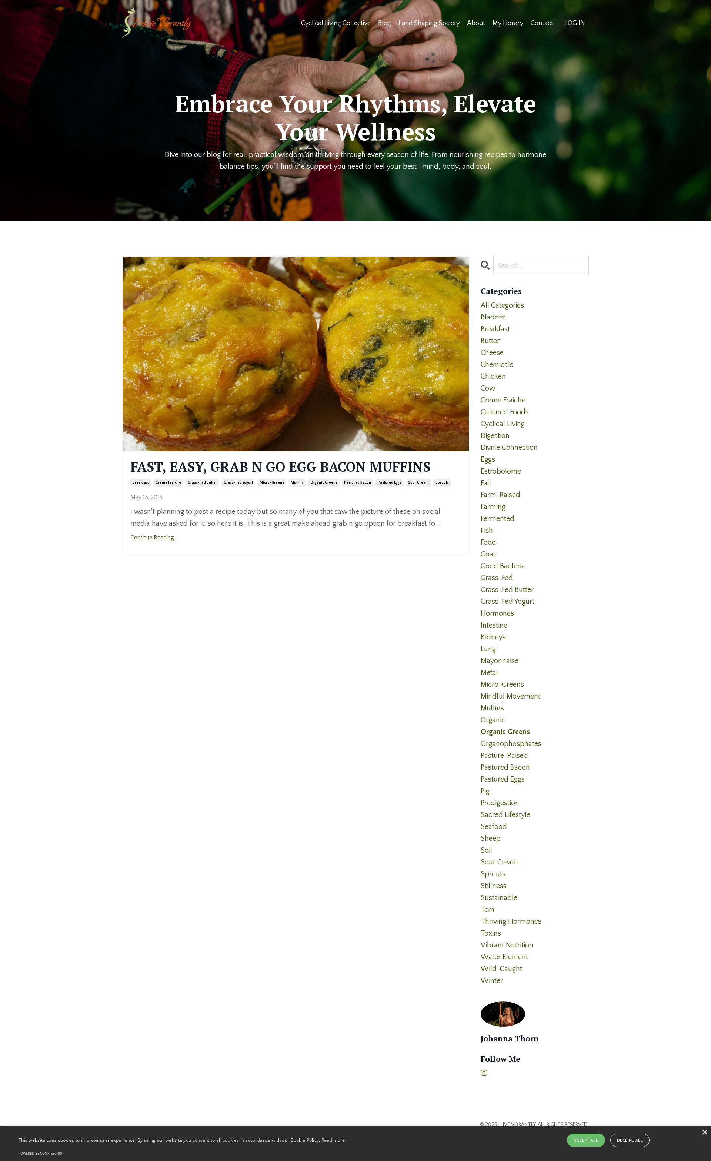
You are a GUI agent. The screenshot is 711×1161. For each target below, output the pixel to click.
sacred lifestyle (505, 815)
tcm (487, 910)
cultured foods (505, 412)
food (488, 542)
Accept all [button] (586, 1140)
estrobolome (501, 471)
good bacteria (503, 566)
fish (487, 530)
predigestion (500, 803)
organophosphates (511, 744)
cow (488, 388)
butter (490, 341)
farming (493, 507)
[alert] (355, 1143)
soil (486, 850)
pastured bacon (357, 483)
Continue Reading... (153, 537)
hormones (497, 613)
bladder (493, 317)
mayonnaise (499, 661)
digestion (495, 436)
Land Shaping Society (429, 23)
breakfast (141, 483)
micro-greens (272, 483)
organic (493, 720)
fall (486, 483)
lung (488, 649)
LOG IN (574, 23)
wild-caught (501, 969)
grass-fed (497, 578)
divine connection (509, 448)
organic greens (323, 483)
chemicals (497, 365)
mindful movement (510, 696)
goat (488, 554)
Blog (384, 23)
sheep (491, 838)
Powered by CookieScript (41, 1153)
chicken (493, 376)
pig (485, 791)
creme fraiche (168, 483)
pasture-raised (504, 756)
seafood (494, 827)
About (476, 23)
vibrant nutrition (507, 945)
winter (492, 981)
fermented (497, 519)
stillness (494, 886)
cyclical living (503, 424)
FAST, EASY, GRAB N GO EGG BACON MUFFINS (280, 467)
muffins (297, 483)
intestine (494, 625)
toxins (491, 933)
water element (504, 957)
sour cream (418, 483)
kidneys (493, 637)
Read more (333, 1140)
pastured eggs (389, 483)
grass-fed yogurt (238, 483)
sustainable (499, 898)
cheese (492, 353)
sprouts (442, 483)
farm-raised (500, 495)
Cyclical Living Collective (336, 23)
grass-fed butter (202, 483)
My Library (508, 23)
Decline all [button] (630, 1140)
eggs (488, 459)
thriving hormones (511, 921)
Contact (542, 23)
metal (489, 673)
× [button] (704, 1132)
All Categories (502, 305)
